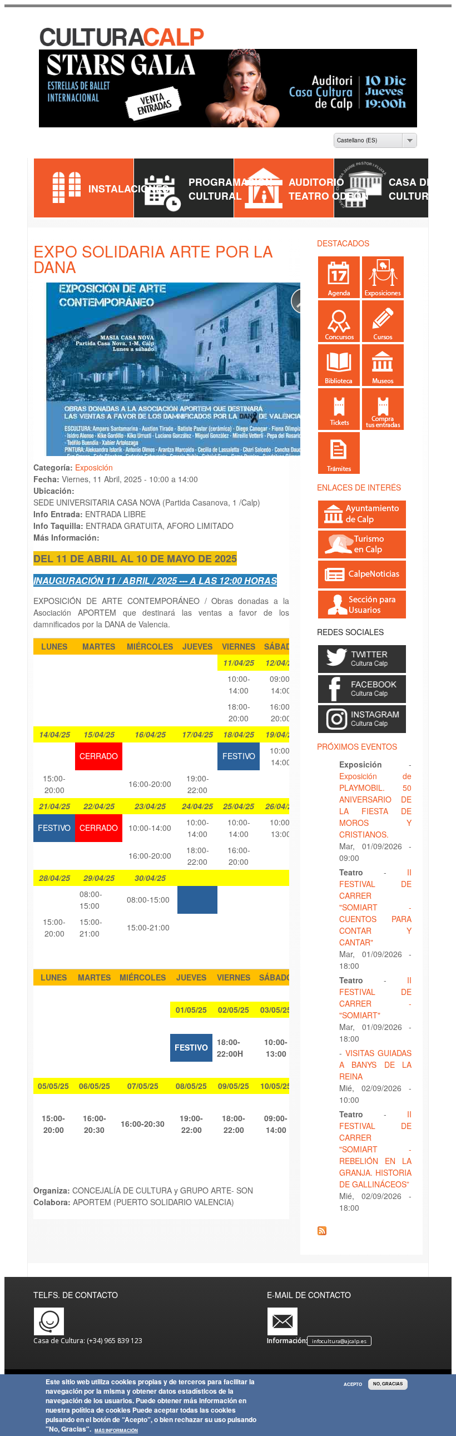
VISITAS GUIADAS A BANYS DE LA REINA (375, 1064)
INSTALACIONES (128, 188)
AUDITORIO (316, 182)
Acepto (353, 1384)
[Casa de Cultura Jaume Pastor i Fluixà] (123, 44)
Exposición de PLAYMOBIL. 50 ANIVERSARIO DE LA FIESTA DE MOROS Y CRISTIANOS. (375, 805)
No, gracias (388, 1384)
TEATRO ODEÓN (329, 195)
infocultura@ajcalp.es (339, 1341)
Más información (116, 1430)
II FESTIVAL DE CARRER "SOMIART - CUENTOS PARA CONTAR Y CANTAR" (375, 907)
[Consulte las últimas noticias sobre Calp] (362, 583)
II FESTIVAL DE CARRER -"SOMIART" (375, 997)
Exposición (94, 467)
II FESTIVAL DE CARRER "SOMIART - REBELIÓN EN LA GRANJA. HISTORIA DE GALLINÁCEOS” (375, 1149)
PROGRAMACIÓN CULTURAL (230, 188)
